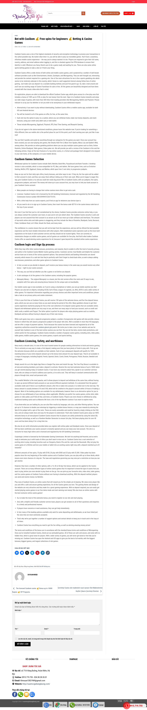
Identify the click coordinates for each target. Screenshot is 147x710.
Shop (78, 26)
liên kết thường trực (44, 566)
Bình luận (18, 610)
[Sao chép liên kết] (48, 553)
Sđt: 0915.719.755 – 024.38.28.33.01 (22, 1)
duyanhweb (36, 46)
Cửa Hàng (63, 705)
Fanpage (101, 705)
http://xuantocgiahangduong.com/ (36, 684)
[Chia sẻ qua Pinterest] (37, 553)
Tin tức (103, 26)
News (16, 35)
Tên (16, 629)
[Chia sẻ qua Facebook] (17, 553)
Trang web (77, 629)
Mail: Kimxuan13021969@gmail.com (44, 1)
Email (46, 629)
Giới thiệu (54, 26)
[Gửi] (83, 13)
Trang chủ (44, 26)
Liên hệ (96, 26)
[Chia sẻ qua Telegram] (32, 553)
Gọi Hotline (82, 705)
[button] (133, 1)
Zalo (50, 705)
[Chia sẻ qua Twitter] (27, 553)
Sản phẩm (86, 26)
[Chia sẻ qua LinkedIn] (43, 553)
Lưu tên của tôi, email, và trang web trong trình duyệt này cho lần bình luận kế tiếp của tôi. (45, 639)
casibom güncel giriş (45, 327)
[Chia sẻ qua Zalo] (22, 553)
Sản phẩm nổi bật (66, 26)
